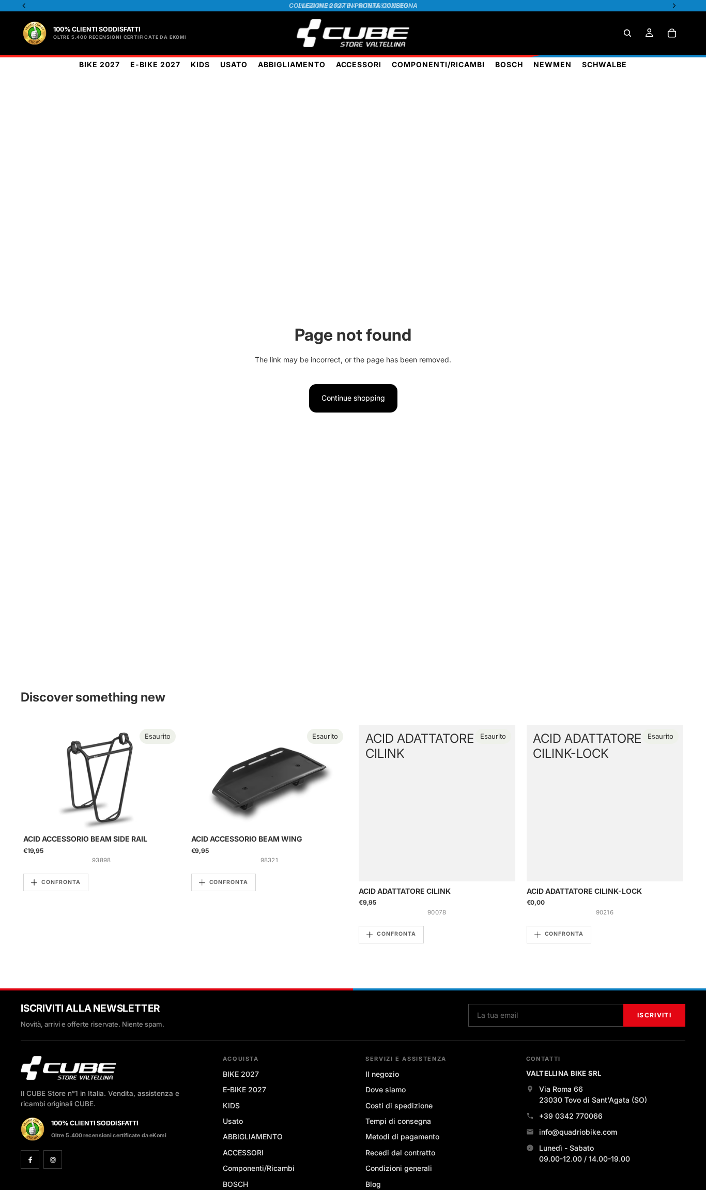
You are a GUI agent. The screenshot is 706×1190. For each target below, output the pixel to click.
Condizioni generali (398, 1168)
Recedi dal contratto (400, 1152)
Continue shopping (353, 397)
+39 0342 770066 (571, 1115)
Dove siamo (385, 1089)
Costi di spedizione (399, 1105)
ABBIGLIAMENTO (253, 1136)
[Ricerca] (627, 33)
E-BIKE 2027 (244, 1089)
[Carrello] (672, 33)
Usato (233, 1121)
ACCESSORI (243, 1152)
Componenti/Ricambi (259, 1168)
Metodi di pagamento (402, 1136)
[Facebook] (30, 1159)
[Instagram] (52, 1159)
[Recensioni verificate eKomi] (35, 33)
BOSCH (235, 1184)
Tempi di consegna (398, 1121)
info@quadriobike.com (578, 1131)
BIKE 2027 (241, 1074)
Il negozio (382, 1074)
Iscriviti (654, 1015)
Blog (373, 1184)
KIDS (231, 1105)
